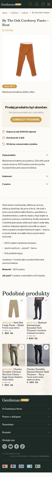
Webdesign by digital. (40, 456)
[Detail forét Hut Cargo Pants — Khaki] (13, 308)
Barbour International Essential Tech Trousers (37, 326)
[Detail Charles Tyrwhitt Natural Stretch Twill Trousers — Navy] (38, 355)
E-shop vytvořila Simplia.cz (19, 456)
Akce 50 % (9, 86)
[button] (21, 300)
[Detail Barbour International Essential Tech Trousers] (38, 308)
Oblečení (14, 13)
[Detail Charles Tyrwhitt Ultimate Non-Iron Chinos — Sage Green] (13, 355)
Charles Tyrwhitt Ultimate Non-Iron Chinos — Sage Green (12, 373)
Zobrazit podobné (26, 119)
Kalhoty (25, 13)
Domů (4, 13)
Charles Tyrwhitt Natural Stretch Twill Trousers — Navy (38, 372)
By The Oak (7, 30)
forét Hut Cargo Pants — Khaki (13, 324)
